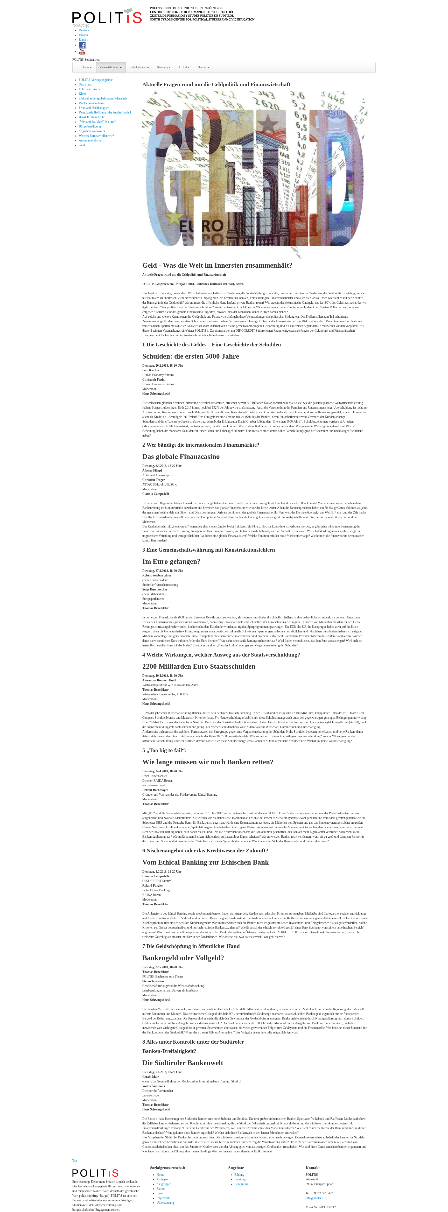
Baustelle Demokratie (92, 117)
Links (160, 1193)
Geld (82, 145)
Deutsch (84, 30)
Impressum (163, 1198)
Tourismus (85, 84)
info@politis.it (314, 1198)
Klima (82, 94)
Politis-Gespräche (90, 89)
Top (74, 1161)
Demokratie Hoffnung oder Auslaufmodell (105, 112)
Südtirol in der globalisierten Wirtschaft (103, 98)
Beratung (162, 67)
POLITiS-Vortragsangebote (96, 80)
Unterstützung (165, 1202)
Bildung (239, 1175)
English (83, 39)
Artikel (182, 67)
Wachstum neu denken (92, 103)
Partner (161, 1188)
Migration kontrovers (92, 131)
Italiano (83, 35)
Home (85, 67)
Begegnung (241, 1184)
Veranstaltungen (109, 67)
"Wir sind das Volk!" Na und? (97, 122)
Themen (202, 67)
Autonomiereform (90, 140)
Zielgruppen (164, 1184)
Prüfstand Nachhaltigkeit (94, 108)
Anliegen (162, 1179)
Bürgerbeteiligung (90, 126)
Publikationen (138, 67)
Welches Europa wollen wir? (96, 136)
